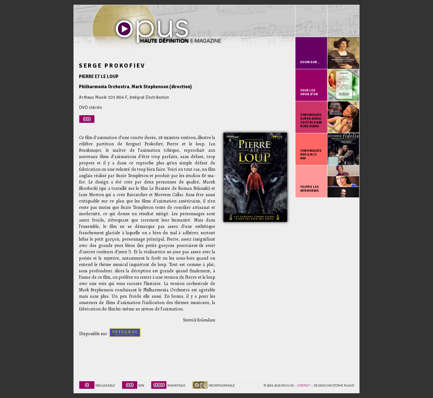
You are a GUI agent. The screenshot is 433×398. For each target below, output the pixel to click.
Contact (303, 386)
